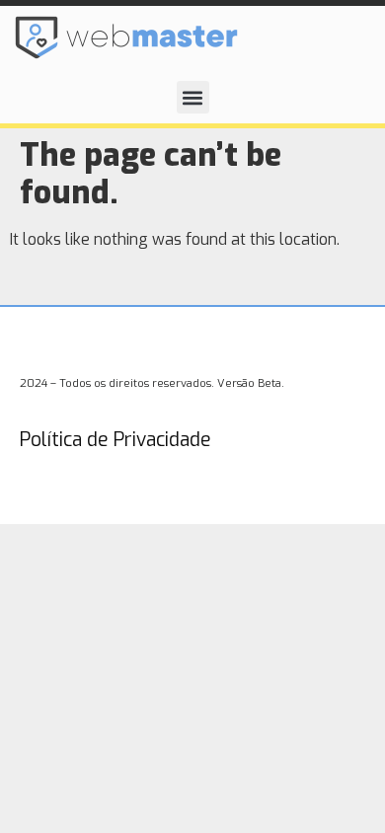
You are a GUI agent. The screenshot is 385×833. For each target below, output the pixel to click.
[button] (193, 97)
